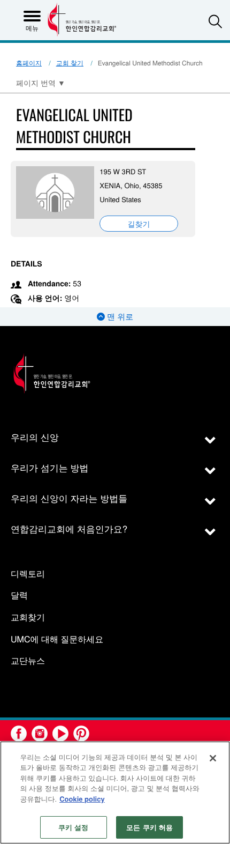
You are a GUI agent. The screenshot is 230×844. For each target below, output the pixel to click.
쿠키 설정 (73, 827)
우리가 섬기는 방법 (49, 467)
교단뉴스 (28, 661)
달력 (19, 595)
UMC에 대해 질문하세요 (57, 639)
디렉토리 (28, 574)
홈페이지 (29, 63)
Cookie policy (82, 799)
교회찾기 (28, 617)
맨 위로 (119, 316)
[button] (215, 21)
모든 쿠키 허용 (149, 827)
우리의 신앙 (35, 436)
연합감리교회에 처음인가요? (69, 528)
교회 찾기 (69, 63)
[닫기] (213, 758)
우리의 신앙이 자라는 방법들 (69, 498)
